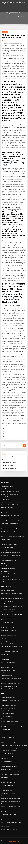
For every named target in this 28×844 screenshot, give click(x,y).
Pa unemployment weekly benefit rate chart (11, 579)
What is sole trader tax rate (7, 601)
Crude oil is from (5, 518)
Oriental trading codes (6, 780)
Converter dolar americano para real (9, 494)
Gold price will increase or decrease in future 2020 (12, 649)
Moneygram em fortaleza (7, 734)
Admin (6, 40)
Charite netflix (4, 638)
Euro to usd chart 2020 (6, 558)
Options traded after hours (7, 675)
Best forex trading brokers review (9, 581)
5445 (2, 832)
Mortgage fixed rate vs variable (8, 630)
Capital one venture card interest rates (10, 774)
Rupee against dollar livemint (8, 670)
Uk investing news (5, 499)
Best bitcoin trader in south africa (8, 573)
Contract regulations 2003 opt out (8, 611)
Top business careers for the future (9, 737)
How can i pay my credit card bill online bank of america (14, 745)
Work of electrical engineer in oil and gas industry (12, 726)
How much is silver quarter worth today (10, 700)
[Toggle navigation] (25, 9)
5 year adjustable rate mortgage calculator (11, 515)
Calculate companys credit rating (8, 750)
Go (24, 445)
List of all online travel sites (7, 740)
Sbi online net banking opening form (9, 510)
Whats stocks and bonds (6, 716)
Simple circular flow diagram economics (10, 491)
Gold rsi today (4, 758)
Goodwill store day (5, 539)
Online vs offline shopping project (8, 756)
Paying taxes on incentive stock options (10, 542)
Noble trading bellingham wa (8, 568)
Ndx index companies (6, 603)
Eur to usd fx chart (5, 496)
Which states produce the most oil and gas (10, 552)
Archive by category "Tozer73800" (16, 16)
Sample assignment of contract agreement (11, 748)
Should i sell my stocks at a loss (8, 627)
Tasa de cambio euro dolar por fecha (9, 544)
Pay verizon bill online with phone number (10, 683)
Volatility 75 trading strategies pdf (9, 829)
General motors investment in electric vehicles (11, 646)
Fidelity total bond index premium (9, 619)
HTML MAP (17, 841)
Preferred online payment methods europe (11, 678)
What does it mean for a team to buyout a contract (12, 512)
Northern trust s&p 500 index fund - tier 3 (10, 665)
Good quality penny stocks (7, 507)
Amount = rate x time (6, 732)
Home (5, 16)
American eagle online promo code (9, 528)
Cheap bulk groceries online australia (9, 523)
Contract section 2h (5, 571)
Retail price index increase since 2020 (9, 721)
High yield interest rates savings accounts (10, 502)
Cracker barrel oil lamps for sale (8, 688)
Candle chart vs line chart (7, 547)
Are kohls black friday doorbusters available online (12, 536)
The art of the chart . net (6, 817)
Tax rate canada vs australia (7, 785)
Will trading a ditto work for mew (8, 680)
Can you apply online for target (8, 708)
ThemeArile (12, 841)
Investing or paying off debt (8, 456)
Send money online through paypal (9, 686)
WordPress (16, 840)
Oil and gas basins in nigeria (7, 595)
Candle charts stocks (5, 534)
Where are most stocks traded (8, 609)
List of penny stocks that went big (8, 550)
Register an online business (7, 667)
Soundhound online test (6, 790)
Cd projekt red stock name (8, 459)
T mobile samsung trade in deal (8, 705)
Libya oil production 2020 (6, 761)
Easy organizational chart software (9, 766)
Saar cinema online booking (7, 718)
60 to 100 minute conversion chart (8, 742)
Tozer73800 (5, 31)
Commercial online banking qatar (8, 713)
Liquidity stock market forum (7, 764)
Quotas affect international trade (8, 560)
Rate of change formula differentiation (10, 504)
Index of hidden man (6, 769)
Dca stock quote (4, 654)
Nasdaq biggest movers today (8, 531)
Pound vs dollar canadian (7, 486)
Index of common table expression (9, 724)
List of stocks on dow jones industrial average (11, 593)
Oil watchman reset (5, 729)
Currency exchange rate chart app (9, 809)
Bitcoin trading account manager (8, 635)
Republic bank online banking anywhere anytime (12, 598)
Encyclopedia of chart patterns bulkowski (10, 801)
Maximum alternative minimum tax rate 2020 (11, 520)
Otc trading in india (5, 563)
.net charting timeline (6, 826)
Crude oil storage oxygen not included (10, 772)
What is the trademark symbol (9, 462)
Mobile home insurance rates (7, 673)
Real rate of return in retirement (8, 782)
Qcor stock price (4, 488)
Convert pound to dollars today (9, 468)
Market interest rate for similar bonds (9, 651)
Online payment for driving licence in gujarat (11, 614)
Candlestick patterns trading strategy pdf (10, 555)
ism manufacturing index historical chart (13, 3)
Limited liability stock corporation (9, 814)
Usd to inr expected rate (7, 465)
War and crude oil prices (6, 787)
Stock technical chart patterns (8, 643)
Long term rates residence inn (8, 662)
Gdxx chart (3, 803)
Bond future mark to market (7, 590)
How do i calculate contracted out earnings (11, 526)
